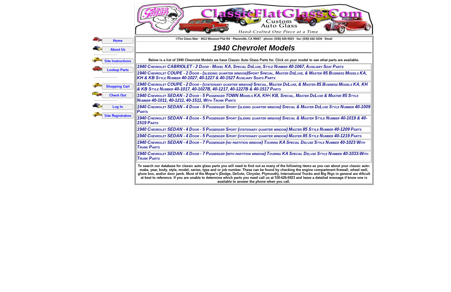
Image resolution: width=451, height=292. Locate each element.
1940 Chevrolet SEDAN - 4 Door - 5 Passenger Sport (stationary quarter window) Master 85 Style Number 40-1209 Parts (249, 129)
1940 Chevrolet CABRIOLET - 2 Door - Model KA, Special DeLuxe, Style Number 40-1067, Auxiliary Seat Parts (240, 66)
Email (328, 38)
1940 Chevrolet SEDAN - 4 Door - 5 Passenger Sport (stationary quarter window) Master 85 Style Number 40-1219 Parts (249, 136)
